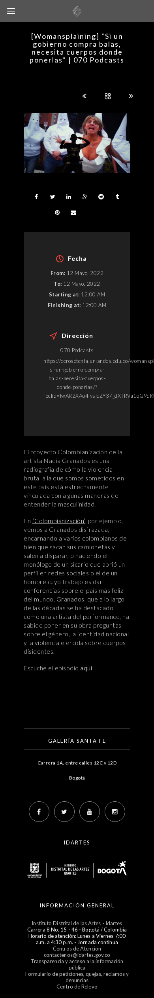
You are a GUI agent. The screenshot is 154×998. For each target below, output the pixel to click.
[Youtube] (90, 812)
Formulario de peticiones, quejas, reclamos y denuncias (77, 977)
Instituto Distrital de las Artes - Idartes (77, 923)
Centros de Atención (77, 948)
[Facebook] (39, 812)
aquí (86, 668)
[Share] (36, 197)
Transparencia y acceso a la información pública (77, 964)
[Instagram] (115, 812)
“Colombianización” (58, 520)
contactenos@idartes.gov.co (77, 955)
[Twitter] (64, 812)
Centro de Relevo (77, 986)
